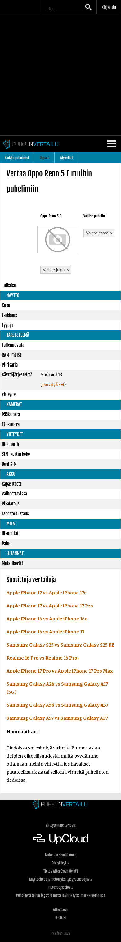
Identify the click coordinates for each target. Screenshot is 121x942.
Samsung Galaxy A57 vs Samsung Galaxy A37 (57, 718)
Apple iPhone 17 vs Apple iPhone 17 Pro (50, 606)
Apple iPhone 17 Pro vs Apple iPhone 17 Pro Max (60, 671)
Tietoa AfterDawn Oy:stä (60, 871)
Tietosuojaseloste (60, 887)
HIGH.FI (60, 917)
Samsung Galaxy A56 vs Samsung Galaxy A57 (57, 705)
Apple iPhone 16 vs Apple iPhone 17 (45, 632)
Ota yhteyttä (60, 863)
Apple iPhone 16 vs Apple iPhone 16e (47, 619)
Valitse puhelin (94, 216)
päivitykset (53, 384)
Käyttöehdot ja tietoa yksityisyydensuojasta (60, 879)
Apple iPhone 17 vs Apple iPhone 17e (47, 593)
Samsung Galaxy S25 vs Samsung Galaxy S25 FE (60, 645)
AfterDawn (60, 909)
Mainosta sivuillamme (60, 855)
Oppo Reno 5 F (50, 216)
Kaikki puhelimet (17, 157)
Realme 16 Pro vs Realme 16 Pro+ (43, 658)
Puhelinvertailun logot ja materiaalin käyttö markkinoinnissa (60, 895)
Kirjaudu (108, 7)
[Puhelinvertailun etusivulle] (60, 805)
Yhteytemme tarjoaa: (61, 825)
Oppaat (45, 157)
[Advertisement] (60, 74)
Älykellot (66, 157)
